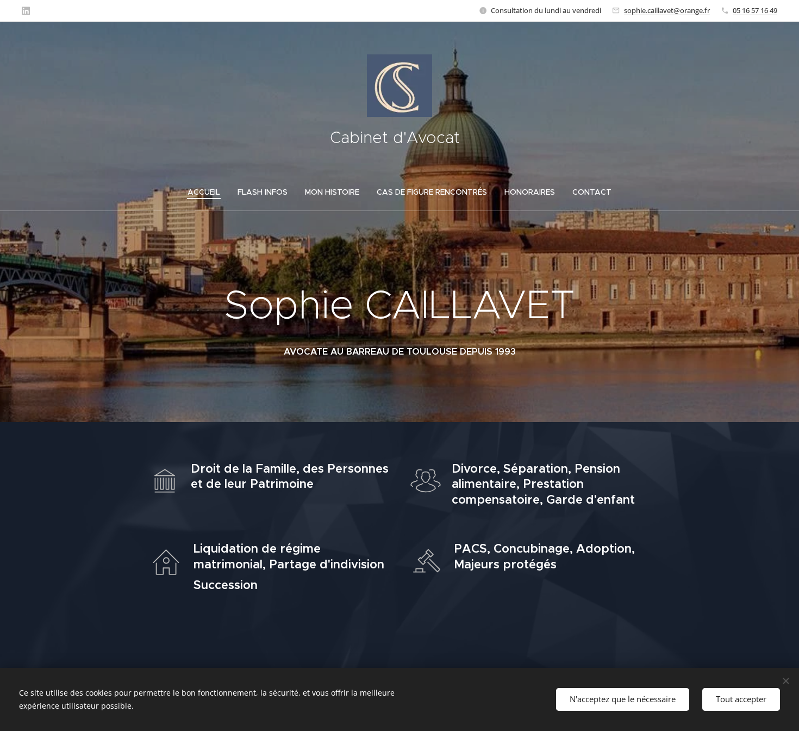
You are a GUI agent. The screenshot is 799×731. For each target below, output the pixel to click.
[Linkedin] (26, 11)
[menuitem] (208, 192)
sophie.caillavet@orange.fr (667, 10)
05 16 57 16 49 (755, 10)
